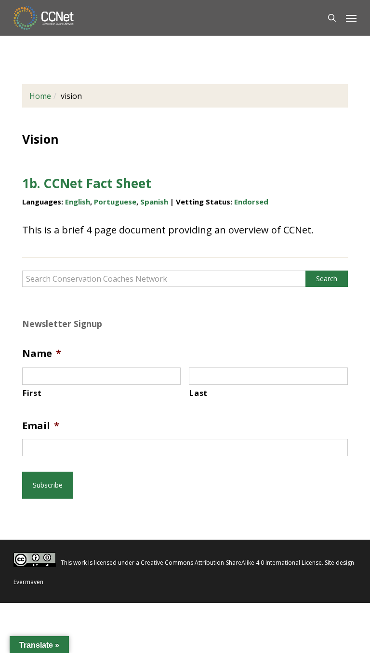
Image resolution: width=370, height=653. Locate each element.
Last (198, 393)
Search (326, 278)
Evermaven (28, 582)
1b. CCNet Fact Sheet (86, 183)
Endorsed (251, 201)
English (77, 201)
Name (41, 353)
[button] (351, 18)
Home (40, 96)
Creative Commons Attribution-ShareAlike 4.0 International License (231, 562)
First (32, 393)
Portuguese (115, 201)
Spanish (154, 201)
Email (40, 426)
